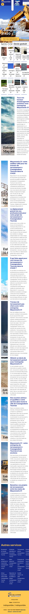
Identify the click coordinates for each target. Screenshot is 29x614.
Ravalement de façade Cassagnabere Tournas (4, 552)
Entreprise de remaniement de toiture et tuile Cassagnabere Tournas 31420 (21, 565)
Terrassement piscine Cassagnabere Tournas (21, 552)
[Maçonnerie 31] (14, 594)
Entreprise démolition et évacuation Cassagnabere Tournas (12, 553)
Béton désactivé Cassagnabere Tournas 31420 (12, 563)
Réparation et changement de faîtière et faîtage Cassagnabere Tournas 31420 (12, 578)
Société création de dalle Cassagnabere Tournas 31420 (21, 577)
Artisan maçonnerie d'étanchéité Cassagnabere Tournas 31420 (4, 577)
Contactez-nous (17, 611)
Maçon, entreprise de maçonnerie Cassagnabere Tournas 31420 (4, 564)
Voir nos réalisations (10, 39)
